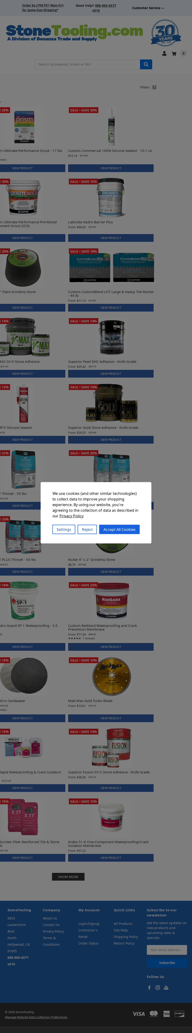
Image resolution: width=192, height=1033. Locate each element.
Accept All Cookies (119, 529)
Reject (87, 529)
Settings (64, 529)
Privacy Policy (71, 515)
